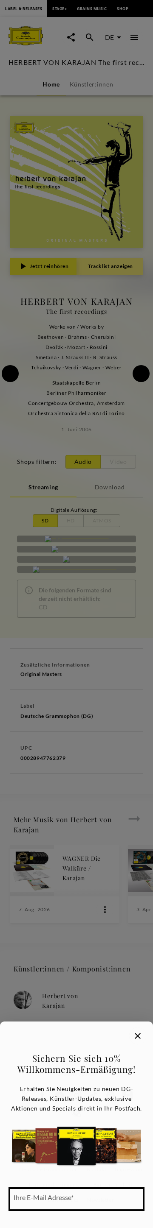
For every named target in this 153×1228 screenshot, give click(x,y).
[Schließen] (137, 1035)
